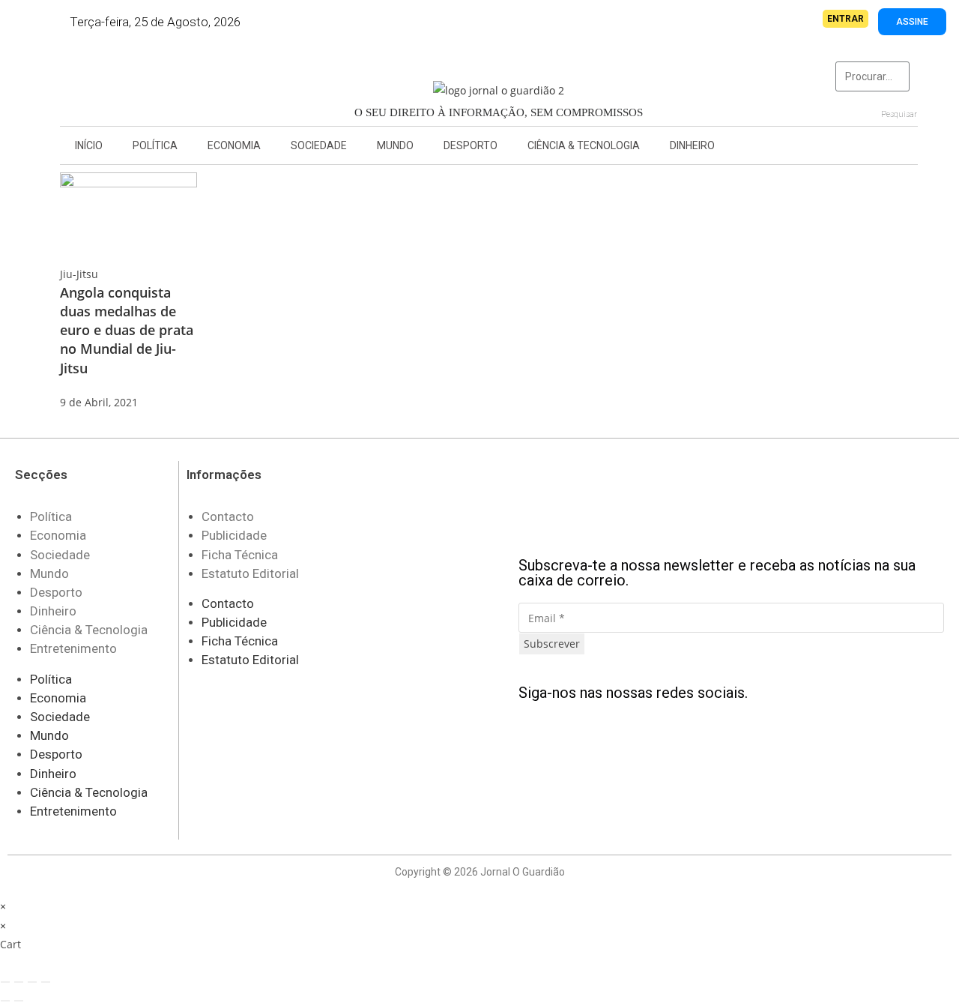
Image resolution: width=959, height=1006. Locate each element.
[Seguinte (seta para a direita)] (18, 1000)
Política (155, 145)
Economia (234, 145)
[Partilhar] (32, 982)
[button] (93, 80)
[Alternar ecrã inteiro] (18, 982)
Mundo (395, 145)
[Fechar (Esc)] (45, 982)
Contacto (228, 516)
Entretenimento (73, 648)
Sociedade (319, 145)
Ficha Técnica (240, 554)
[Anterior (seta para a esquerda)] (5, 1000)
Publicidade (234, 535)
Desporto (470, 145)
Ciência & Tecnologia (583, 145)
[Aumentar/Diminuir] (5, 982)
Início (89, 145)
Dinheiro (692, 145)
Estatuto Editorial (250, 573)
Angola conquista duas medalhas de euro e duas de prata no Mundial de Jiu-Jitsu (126, 330)
